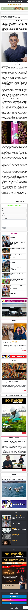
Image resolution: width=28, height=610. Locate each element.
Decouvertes (5, 13)
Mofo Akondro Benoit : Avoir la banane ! (17, 255)
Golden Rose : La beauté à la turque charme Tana (14, 343)
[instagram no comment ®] (25, 1)
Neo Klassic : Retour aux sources (19, 529)
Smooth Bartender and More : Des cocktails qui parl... (17, 243)
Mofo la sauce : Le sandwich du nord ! (17, 286)
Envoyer (4, 228)
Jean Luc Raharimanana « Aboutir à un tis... (17, 542)
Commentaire (5, 218)
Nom (3, 208)
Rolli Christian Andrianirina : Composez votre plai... (16, 280)
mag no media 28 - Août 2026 (14, 395)
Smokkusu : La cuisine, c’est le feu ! (18, 248)
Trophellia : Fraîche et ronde (16, 236)
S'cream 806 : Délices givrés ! (16, 273)
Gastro (17, 13)
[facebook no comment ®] (21, 1)
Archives (14, 513)
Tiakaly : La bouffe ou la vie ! (16, 291)
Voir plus (23, 350)
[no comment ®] (27, 1)
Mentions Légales (14, 608)
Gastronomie (12, 13)
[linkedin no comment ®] (23, 1)
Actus (14, 320)
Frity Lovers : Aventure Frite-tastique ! (16, 268)
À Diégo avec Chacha (16, 523)
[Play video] (14, 461)
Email (3, 213)
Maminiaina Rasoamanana (18, 535)
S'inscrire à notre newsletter (14, 1)
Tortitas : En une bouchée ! (16, 260)
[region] (14, 347)
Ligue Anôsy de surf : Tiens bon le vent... (19, 518)
